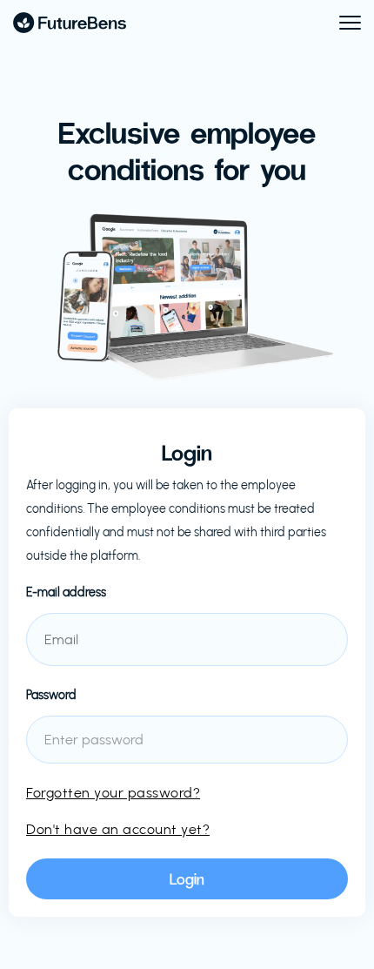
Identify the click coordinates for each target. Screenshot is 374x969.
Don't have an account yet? (118, 829)
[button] (342, 22)
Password (51, 695)
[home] (69, 22)
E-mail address (66, 592)
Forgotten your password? (113, 792)
